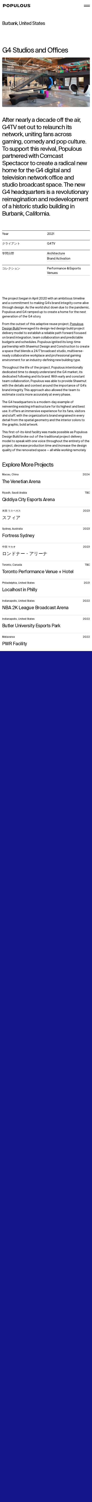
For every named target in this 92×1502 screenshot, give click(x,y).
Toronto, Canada (12, 565)
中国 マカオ (9, 547)
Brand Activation (58, 258)
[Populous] (18, 5)
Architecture (56, 253)
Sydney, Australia (12, 529)
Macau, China (10, 474)
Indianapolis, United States (18, 601)
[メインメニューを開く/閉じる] (87, 6)
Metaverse (8, 637)
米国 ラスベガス (11, 511)
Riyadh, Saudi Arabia (14, 493)
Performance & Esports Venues (64, 271)
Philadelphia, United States (18, 583)
